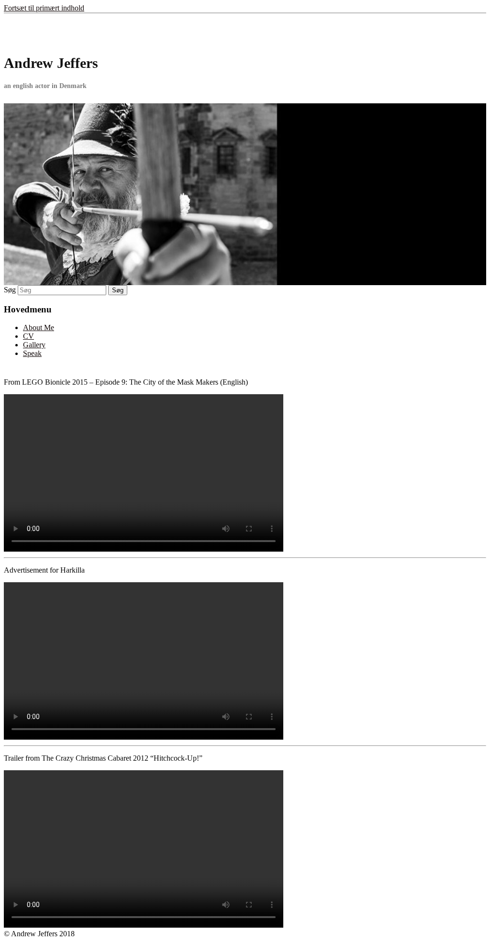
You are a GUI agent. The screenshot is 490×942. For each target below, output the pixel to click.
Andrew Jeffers (51, 63)
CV (28, 336)
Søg (10, 290)
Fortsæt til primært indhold (44, 8)
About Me (38, 327)
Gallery (34, 345)
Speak (32, 353)
